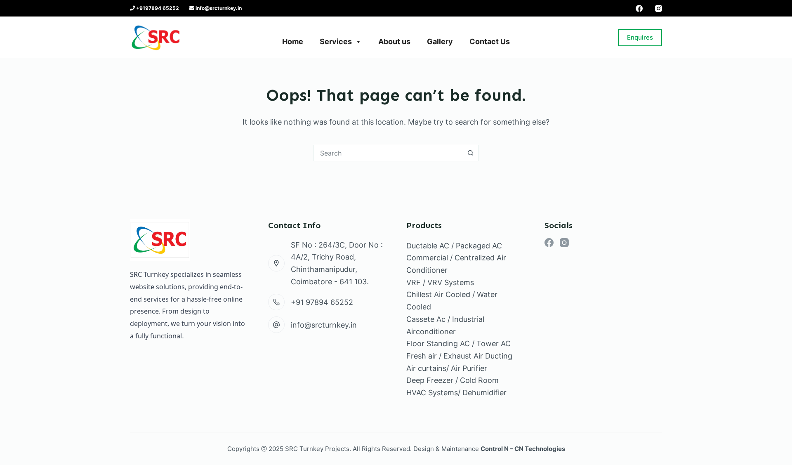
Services (336, 41)
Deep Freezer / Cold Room (452, 380)
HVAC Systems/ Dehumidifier (456, 392)
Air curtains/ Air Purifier (446, 368)
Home (292, 41)
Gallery (440, 41)
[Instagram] (658, 8)
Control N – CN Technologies (523, 449)
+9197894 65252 (157, 8)
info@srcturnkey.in (218, 8)
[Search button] (470, 153)
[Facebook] (639, 8)
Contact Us (489, 41)
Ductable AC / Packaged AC (454, 245)
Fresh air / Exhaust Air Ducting (459, 356)
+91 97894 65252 (322, 302)
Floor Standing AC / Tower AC (458, 343)
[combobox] (388, 153)
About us (394, 41)
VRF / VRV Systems (440, 282)
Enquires (640, 37)
